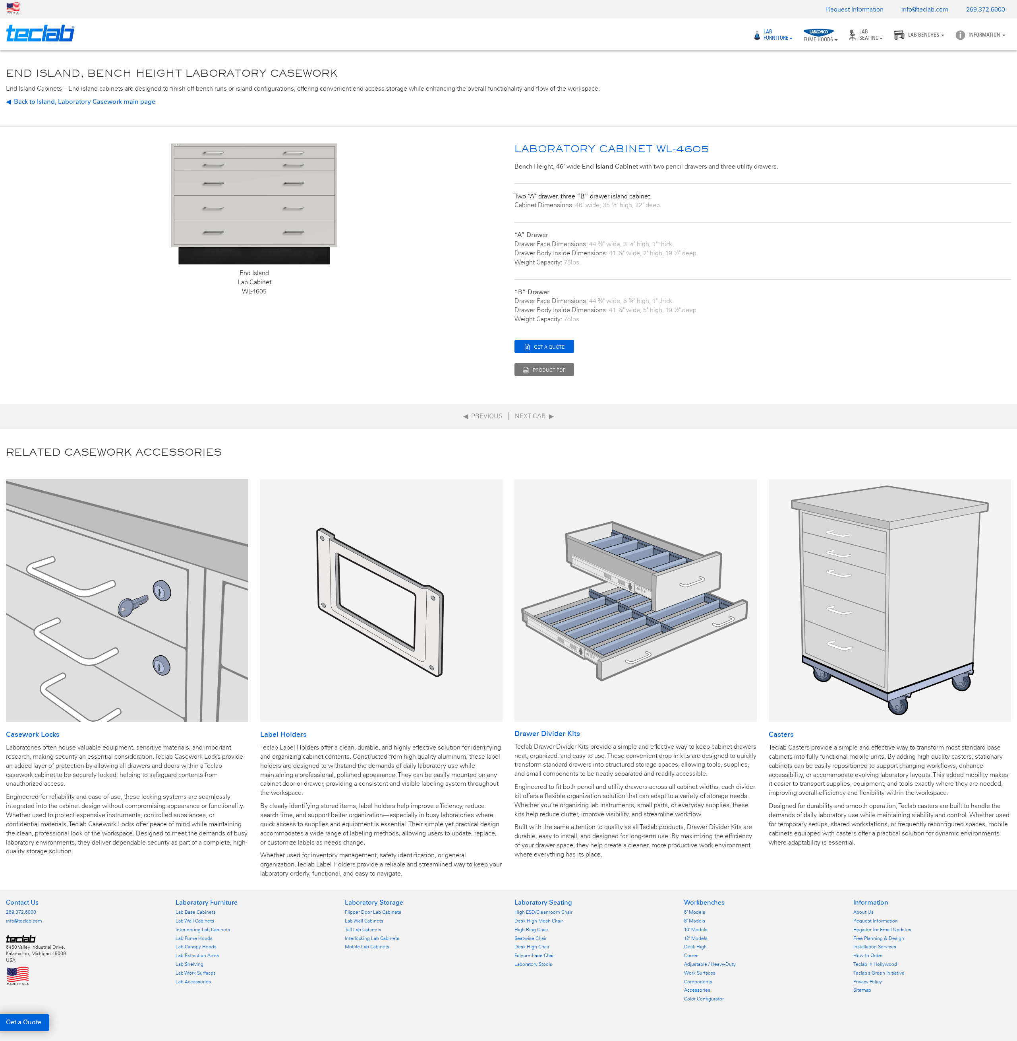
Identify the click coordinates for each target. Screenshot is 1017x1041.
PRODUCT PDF (549, 370)
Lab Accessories (193, 982)
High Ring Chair (531, 929)
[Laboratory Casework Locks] (127, 600)
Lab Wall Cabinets (195, 921)
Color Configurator (704, 999)
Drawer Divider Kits (547, 733)
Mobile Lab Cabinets (367, 947)
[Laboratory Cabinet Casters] (890, 600)
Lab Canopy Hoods (196, 947)
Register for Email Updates (882, 929)
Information (985, 34)
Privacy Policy (867, 982)
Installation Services (874, 947)
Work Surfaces (699, 973)
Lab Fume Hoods (194, 938)
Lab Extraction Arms (197, 955)
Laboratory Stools (533, 964)
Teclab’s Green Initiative (879, 973)
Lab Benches (924, 34)
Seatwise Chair (530, 938)
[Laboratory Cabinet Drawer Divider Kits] (635, 600)
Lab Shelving (189, 964)
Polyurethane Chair (534, 955)
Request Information (855, 9)
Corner (691, 955)
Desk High (695, 947)
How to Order (868, 955)
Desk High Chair (531, 947)
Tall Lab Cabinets (363, 929)
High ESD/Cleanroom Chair (543, 912)
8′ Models (694, 921)
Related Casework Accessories (114, 452)
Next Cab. (534, 416)
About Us (863, 912)
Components (698, 982)
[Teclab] (37, 33)
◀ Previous (483, 416)
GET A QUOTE (549, 347)
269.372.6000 (985, 9)
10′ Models (696, 929)
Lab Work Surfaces (196, 973)
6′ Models (694, 912)
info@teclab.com (924, 9)
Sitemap (862, 990)
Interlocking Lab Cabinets (203, 929)
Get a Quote (23, 1022)
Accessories (697, 990)
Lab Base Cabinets (196, 912)
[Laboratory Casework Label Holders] (381, 600)
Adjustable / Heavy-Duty (710, 964)
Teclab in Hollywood (875, 964)
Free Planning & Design (878, 938)
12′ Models (696, 938)
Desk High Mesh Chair (538, 921)
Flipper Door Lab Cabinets (373, 912)
